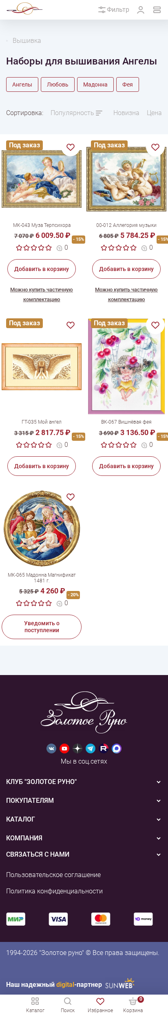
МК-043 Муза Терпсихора (42, 225)
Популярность (72, 113)
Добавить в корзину (41, 269)
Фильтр (118, 9)
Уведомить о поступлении (42, 626)
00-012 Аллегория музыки (126, 225)
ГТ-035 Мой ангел (42, 422)
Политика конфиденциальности (54, 891)
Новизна (126, 113)
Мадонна (95, 84)
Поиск (68, 1010)
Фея (127, 84)
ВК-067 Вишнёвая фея (126, 422)
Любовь (58, 84)
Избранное (100, 1010)
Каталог (35, 1010)
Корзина (133, 1004)
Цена (154, 113)
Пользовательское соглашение (53, 875)
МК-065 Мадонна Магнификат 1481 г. (42, 578)
